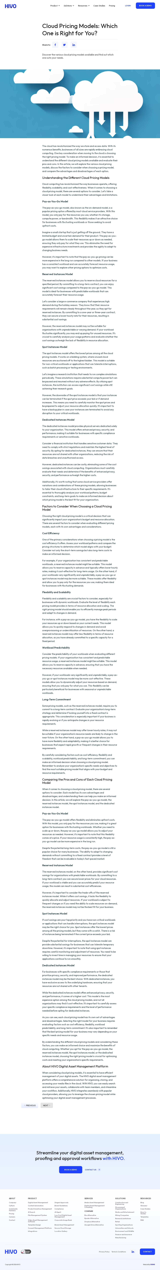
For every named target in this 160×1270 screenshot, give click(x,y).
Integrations (32, 1231)
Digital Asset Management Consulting (94, 1206)
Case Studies (99, 5)
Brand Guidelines (61, 1205)
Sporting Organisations (124, 1225)
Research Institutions (123, 1218)
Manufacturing (120, 1237)
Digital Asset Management (38, 1202)
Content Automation (35, 1205)
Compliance (59, 1209)
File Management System (37, 1215)
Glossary (143, 1205)
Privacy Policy (104, 1252)
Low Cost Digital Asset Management (63, 1216)
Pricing (112, 5)
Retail (117, 1221)
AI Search (31, 1212)
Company (12, 1202)
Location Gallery (61, 1231)
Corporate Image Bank (63, 1220)
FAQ (142, 1220)
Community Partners (13, 1209)
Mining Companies (122, 1215)
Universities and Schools (124, 1228)
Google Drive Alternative (94, 1225)
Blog (142, 1202)
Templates (144, 1217)
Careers (12, 1217)
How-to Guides (143, 1213)
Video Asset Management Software (38, 1221)
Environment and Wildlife (124, 1231)
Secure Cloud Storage (63, 1228)
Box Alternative (90, 1215)
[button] (55, 5)
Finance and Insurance (123, 1234)
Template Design (34, 1225)
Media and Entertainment (124, 1212)
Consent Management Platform (40, 1228)
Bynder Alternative (91, 1218)
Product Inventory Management (40, 1209)
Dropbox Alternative (92, 1221)
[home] (10, 6)
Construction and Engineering (121, 1203)
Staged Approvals (61, 1202)
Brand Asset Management (64, 1225)
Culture (11, 1205)
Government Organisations (120, 1208)
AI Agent (58, 1212)
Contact (12, 1220)
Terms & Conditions (119, 1252)
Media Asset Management (94, 1202)
